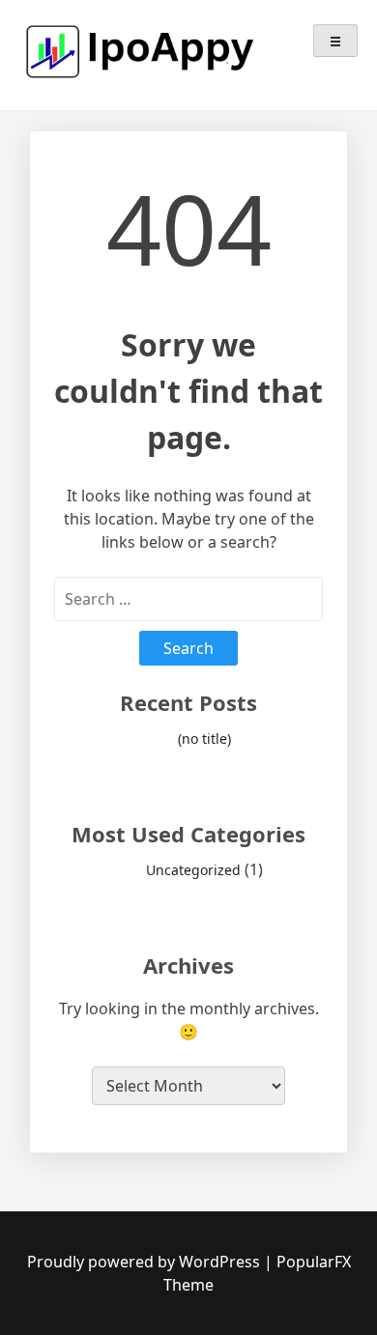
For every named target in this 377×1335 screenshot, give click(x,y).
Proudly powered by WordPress (145, 1261)
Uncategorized (193, 870)
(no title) (204, 738)
